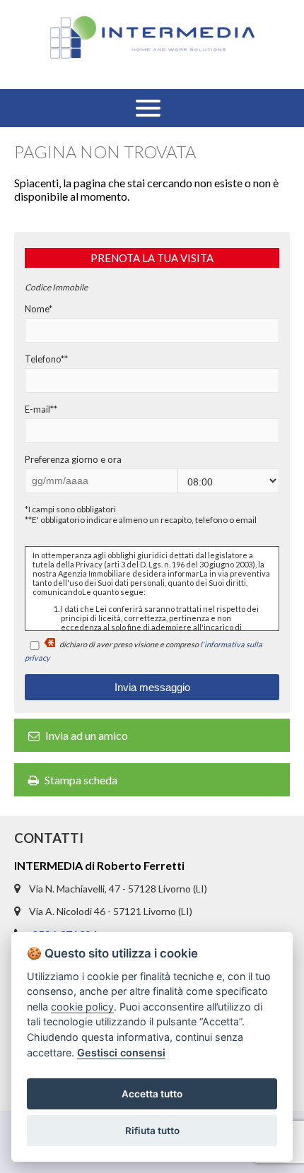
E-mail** (41, 409)
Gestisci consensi (121, 1053)
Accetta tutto (152, 1094)
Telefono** (46, 359)
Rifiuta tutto (152, 1130)
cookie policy (82, 1007)
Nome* (38, 308)
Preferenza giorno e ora (73, 459)
